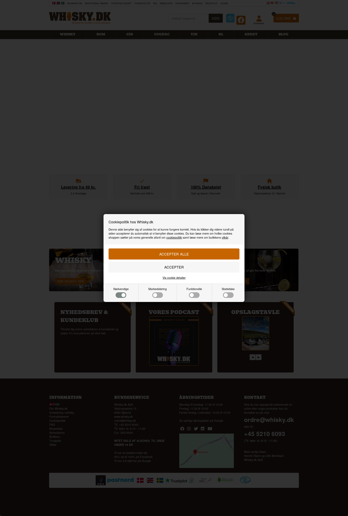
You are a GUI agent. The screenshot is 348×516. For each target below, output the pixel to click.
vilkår (225, 237)
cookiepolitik (174, 237)
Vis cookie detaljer (174, 278)
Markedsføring (157, 289)
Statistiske (228, 289)
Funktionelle (194, 289)
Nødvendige (121, 289)
